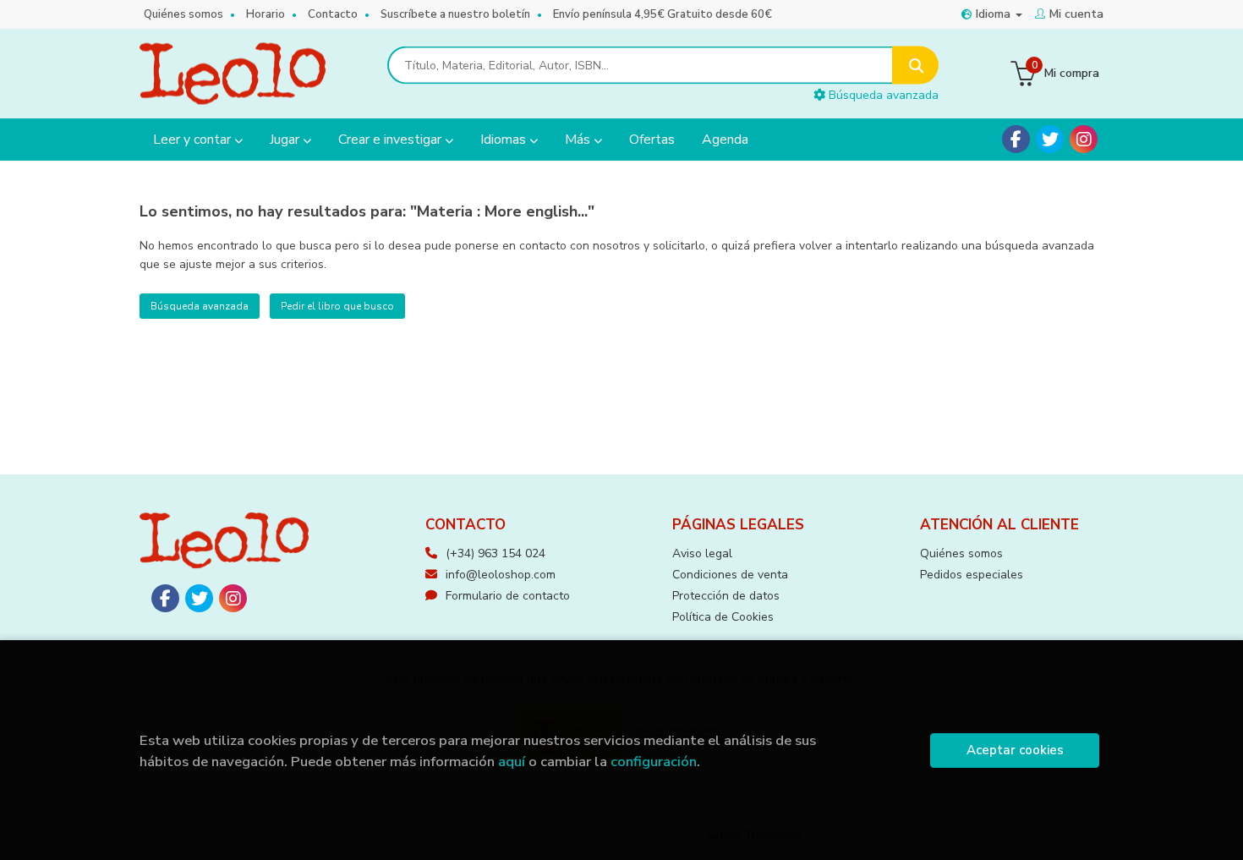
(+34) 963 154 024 (495, 553)
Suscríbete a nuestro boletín (455, 14)
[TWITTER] (1050, 139)
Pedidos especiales (971, 575)
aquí (511, 761)
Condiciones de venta (730, 575)
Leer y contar (193, 139)
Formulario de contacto (508, 596)
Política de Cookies (723, 617)
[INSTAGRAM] (1084, 139)
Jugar (286, 139)
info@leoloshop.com (501, 575)
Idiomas (504, 139)
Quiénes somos (183, 14)
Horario (265, 14)
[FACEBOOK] (1016, 139)
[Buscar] (915, 66)
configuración (654, 761)
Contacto (333, 14)
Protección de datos (726, 596)
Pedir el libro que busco (337, 306)
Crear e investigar (391, 139)
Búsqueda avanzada (882, 95)
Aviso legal (702, 553)
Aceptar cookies (1015, 750)
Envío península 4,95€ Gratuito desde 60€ (662, 14)
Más (579, 139)
